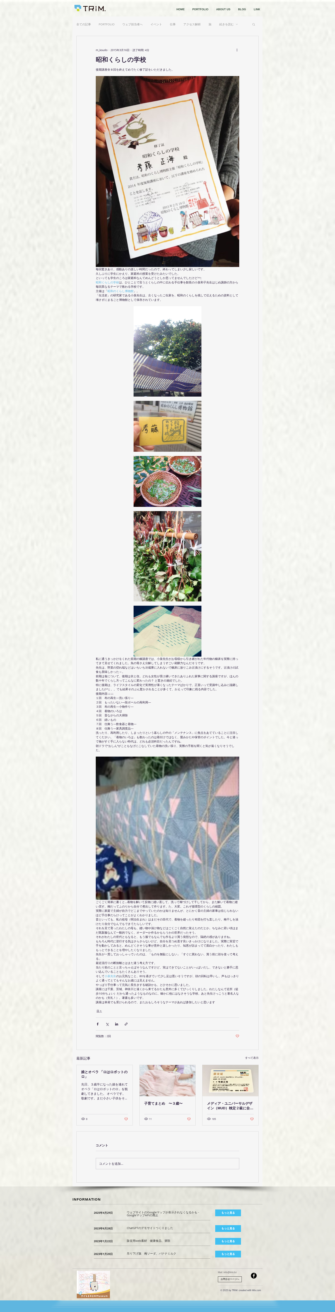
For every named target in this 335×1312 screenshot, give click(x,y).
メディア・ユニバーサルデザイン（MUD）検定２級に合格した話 (230, 1106)
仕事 (173, 24)
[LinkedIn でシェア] (116, 1024)
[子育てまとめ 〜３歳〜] (168, 1080)
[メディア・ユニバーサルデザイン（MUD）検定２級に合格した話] (230, 1080)
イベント (156, 24)
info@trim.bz (230, 1272)
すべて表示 (252, 1058)
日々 (99, 1011)
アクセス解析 (192, 24)
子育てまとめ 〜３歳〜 (163, 1103)
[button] (254, 24)
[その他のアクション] (237, 50)
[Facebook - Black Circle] (254, 1276)
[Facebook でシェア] (97, 1024)
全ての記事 (83, 24)
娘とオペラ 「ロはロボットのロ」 (104, 1074)
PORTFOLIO (107, 24)
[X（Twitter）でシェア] (107, 1024)
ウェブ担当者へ (132, 24)
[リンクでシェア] (126, 1024)
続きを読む (226, 24)
